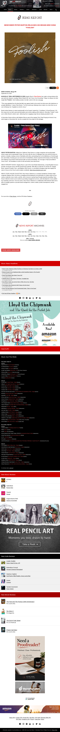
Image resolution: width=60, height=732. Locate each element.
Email (34, 213)
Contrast (8, 582)
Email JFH (26, 717)
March (19, 231)
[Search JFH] (56, 10)
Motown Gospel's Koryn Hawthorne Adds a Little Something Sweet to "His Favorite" (21, 272)
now (42, 100)
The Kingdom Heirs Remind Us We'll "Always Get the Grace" (16, 285)
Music (10, 9)
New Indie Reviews (8, 556)
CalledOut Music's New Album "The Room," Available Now (15, 278)
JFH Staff (37, 717)
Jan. (14, 231)
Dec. (46, 235)
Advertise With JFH (46, 717)
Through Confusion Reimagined (14, 569)
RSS (19, 293)
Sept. (37, 235)
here (42, 119)
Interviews (34, 9)
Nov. (43, 235)
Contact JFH (19, 717)
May (26, 231)
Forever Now (9, 487)
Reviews (22, 9)
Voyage (8, 494)
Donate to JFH (26, 719)
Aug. (34, 231)
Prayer (32, 719)
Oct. (40, 235)
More (51, 9)
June (29, 231)
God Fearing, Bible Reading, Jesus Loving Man (18, 576)
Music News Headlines (9, 263)
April (23, 231)
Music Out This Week (8, 357)
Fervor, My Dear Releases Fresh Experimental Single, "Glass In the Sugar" (19, 288)
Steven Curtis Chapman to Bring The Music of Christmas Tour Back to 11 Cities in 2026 (22, 268)
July (31, 231)
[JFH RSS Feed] (57, 88)
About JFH (12, 717)
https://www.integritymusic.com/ (38, 170)
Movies (45, 9)
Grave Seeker (10, 588)
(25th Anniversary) (20, 602)
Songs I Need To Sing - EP (13, 563)
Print (42, 213)
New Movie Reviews (8, 595)
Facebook (18, 213)
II (6, 481)
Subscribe (37, 719)
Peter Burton (13, 196)
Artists (15, 9)
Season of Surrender (11, 500)
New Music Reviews (8, 474)
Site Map (32, 717)
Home (5, 9)
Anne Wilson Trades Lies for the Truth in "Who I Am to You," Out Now (18, 281)
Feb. (16, 231)
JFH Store (18, 719)
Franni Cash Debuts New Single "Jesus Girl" (12, 275)
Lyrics (40, 9)
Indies (27, 9)
